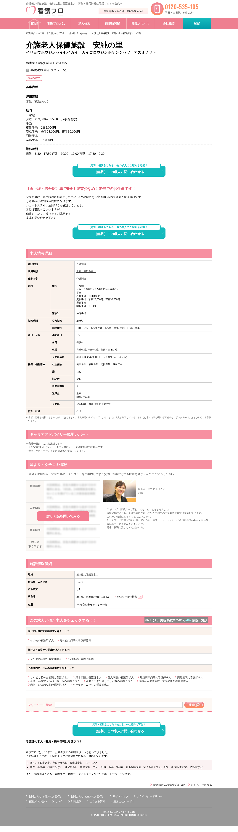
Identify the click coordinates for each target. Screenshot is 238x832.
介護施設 (81, 264)
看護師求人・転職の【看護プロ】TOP (45, 33)
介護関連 (81, 278)
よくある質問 (97, 801)
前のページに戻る (201, 784)
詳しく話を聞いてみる (63, 516)
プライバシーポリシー (149, 796)
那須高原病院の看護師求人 (155, 677)
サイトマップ (120, 796)
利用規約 (76, 801)
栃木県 (72, 33)
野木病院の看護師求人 (88, 677)
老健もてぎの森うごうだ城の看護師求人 (109, 680)
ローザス (129, 801)
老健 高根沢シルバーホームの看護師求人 (55, 680)
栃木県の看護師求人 (87, 574)
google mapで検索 (127, 596)
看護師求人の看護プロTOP (169, 784)
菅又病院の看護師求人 (121, 677)
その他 (83, 33)
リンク (59, 801)
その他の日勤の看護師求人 (46, 658)
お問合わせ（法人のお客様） (87, 796)
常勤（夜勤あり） (86, 271)
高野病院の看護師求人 (190, 677)
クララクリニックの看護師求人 (91, 684)
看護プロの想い (38, 801)
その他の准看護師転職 (81, 658)
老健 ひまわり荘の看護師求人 (48, 684)
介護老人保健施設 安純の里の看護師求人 (163, 680)
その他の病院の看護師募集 (75, 640)
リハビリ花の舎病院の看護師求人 (49, 677)
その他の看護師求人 (42, 640)
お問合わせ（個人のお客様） (45, 796)
